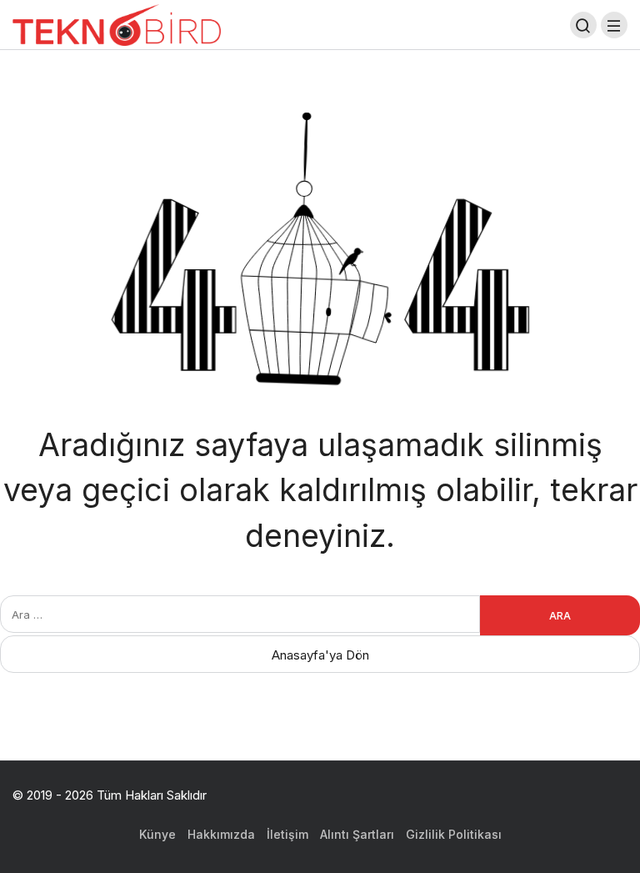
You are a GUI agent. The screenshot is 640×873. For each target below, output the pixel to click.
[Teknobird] (116, 24)
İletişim (287, 834)
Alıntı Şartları (357, 834)
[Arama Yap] (583, 25)
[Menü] (614, 25)
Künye (157, 834)
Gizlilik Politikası (454, 834)
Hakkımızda (221, 834)
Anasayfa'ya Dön (320, 655)
